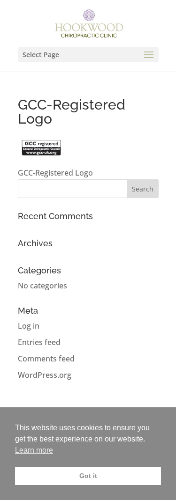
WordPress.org (44, 375)
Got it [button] (88, 475)
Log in (28, 326)
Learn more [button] (34, 450)
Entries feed (39, 342)
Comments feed (46, 358)
